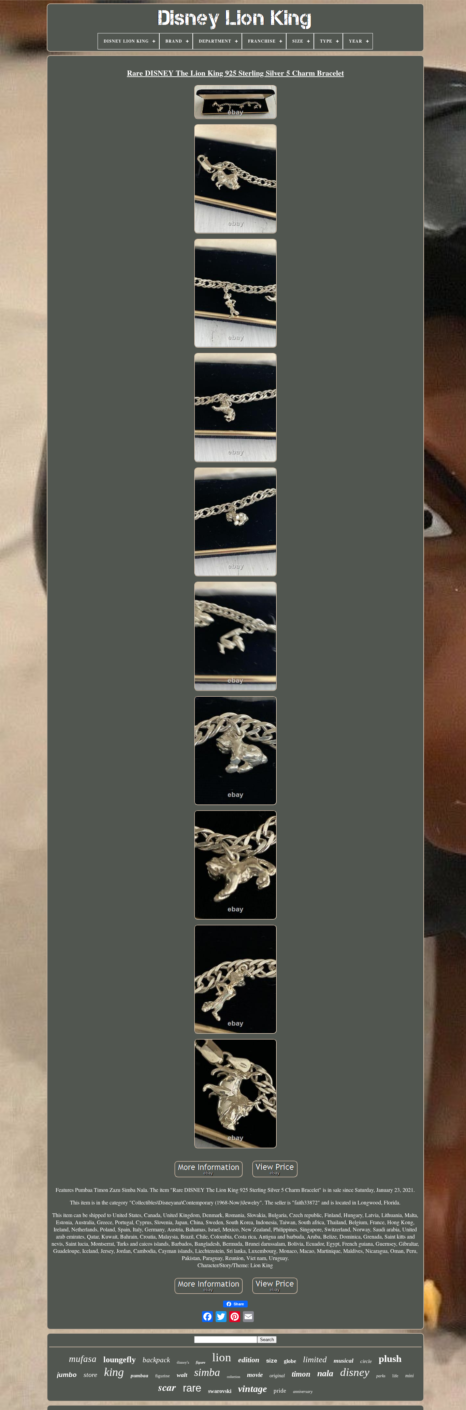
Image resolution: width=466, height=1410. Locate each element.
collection (233, 1377)
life (395, 1375)
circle (366, 1361)
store (90, 1374)
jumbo (67, 1374)
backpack (156, 1360)
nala (325, 1373)
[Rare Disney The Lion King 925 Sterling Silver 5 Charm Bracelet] (235, 102)
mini (409, 1375)
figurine (162, 1375)
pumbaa (139, 1375)
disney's (183, 1362)
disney (354, 1372)
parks (380, 1376)
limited (315, 1359)
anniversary (302, 1391)
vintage (252, 1388)
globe (290, 1361)
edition (248, 1359)
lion (221, 1357)
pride (280, 1391)
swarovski (219, 1391)
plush (390, 1358)
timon (301, 1374)
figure (200, 1362)
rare (192, 1388)
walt (182, 1374)
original (277, 1375)
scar (167, 1387)
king (114, 1372)
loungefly (119, 1359)
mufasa (83, 1359)
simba (207, 1372)
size (271, 1361)
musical (343, 1360)
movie (255, 1374)
